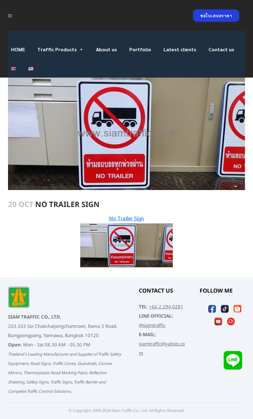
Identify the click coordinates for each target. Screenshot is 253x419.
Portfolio (140, 49)
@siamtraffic (152, 325)
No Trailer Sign (126, 218)
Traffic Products (57, 49)
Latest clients (180, 49)
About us (106, 49)
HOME (18, 49)
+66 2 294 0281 (166, 307)
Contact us (221, 49)
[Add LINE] (233, 360)
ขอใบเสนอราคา (216, 15)
